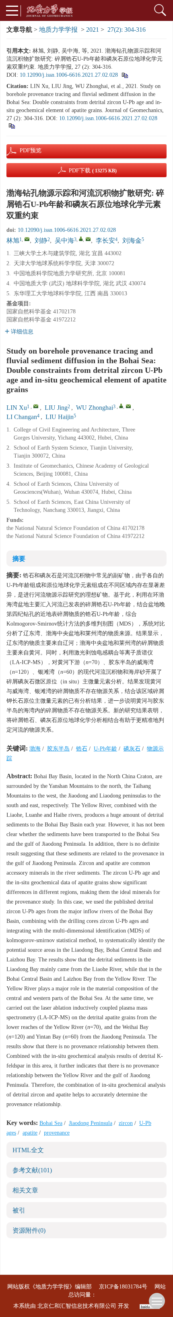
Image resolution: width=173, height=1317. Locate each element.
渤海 (35, 749)
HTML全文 (28, 1150)
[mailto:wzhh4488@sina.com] (88, 239)
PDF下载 (93, 171)
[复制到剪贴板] (124, 75)
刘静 (41, 240)
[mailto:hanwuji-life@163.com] (27, 239)
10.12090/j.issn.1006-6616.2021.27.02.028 (69, 75)
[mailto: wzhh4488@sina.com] (128, 406)
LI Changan (21, 416)
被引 (18, 1210)
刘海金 (132, 240)
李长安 (105, 240)
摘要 (18, 558)
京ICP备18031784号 (123, 1287)
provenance (57, 1133)
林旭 (12, 240)
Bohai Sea (50, 1123)
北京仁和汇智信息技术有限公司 (76, 1306)
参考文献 (32, 1170)
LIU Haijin (59, 416)
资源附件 (28, 1230)
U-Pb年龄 (105, 749)
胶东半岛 (58, 749)
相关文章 (25, 1190)
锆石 (81, 749)
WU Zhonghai (94, 407)
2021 (92, 29)
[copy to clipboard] (11, 126)
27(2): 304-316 (126, 29)
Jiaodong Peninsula (90, 1123)
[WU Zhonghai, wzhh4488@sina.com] (121, 405)
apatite (30, 1133)
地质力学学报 (58, 29)
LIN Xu (16, 407)
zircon (126, 1123)
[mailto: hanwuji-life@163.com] (36, 406)
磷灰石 (132, 749)
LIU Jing (56, 407)
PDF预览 (24, 150)
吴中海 (64, 240)
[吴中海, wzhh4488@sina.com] (81, 238)
